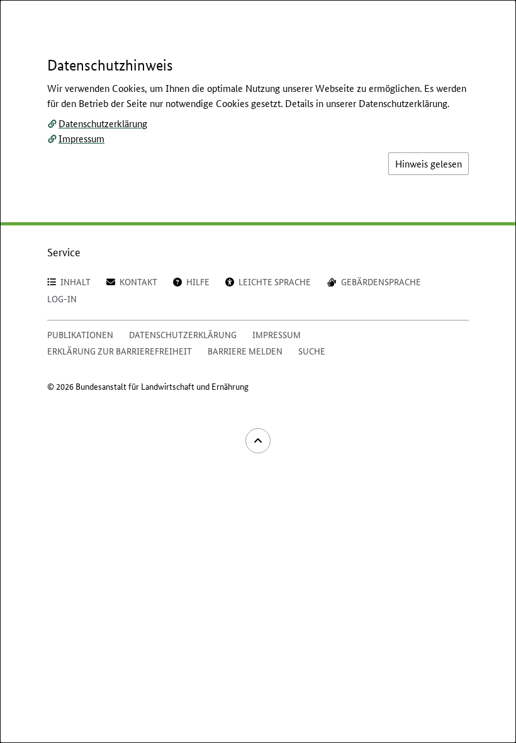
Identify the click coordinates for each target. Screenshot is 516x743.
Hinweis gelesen (428, 163)
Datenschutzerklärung (103, 123)
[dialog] (258, 371)
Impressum (81, 138)
